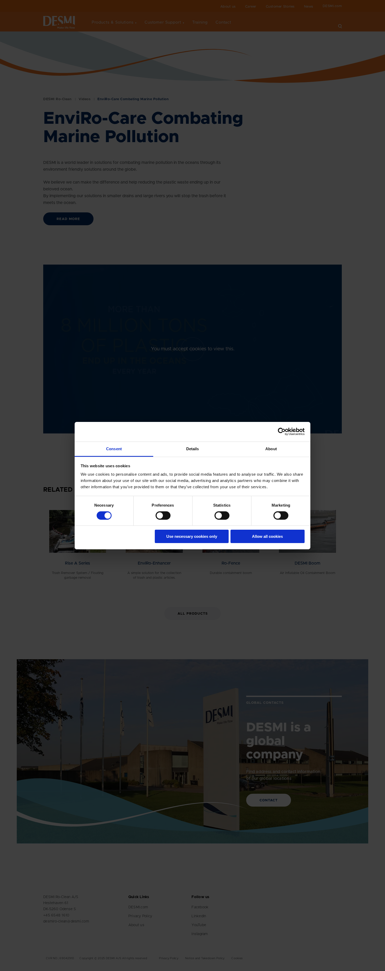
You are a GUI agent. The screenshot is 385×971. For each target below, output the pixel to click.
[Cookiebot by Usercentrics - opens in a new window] (282, 432)
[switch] (159, 514)
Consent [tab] (114, 448)
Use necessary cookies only (191, 536)
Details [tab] (192, 448)
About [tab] (271, 448)
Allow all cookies (267, 536)
